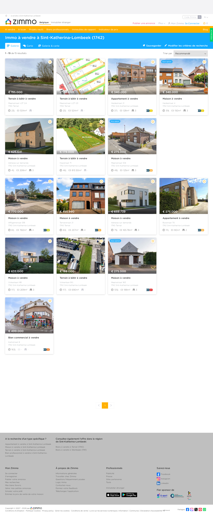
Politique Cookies (33, 511)
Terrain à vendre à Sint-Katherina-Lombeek (25, 450)
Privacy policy (48, 511)
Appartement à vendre (124, 98)
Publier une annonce (144, 23)
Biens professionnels (57, 29)
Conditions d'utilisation (15, 511)
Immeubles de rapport (84, 29)
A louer (22, 29)
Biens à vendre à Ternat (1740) (70, 447)
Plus (161, 23)
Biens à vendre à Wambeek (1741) (71, 450)
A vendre (10, 29)
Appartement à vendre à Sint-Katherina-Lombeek (28, 444)
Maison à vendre (172, 98)
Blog (205, 29)
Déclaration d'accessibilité (151, 511)
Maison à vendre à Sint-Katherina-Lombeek (25, 447)
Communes (134, 511)
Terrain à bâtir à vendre (22, 98)
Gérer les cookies (62, 511)
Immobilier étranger (61, 22)
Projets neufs (36, 29)
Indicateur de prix (108, 29)
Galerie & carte (50, 45)
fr (205, 17)
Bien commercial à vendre (23, 337)
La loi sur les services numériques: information (109, 511)
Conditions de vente (80, 511)
